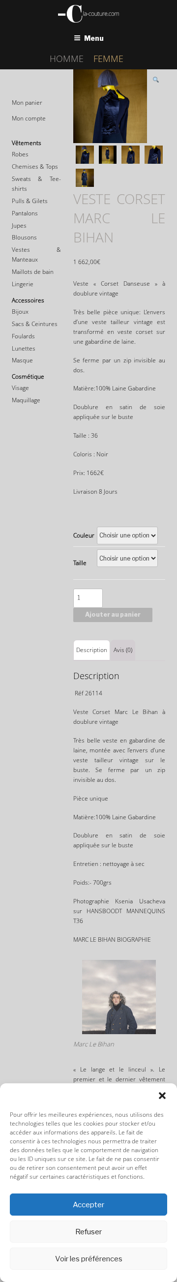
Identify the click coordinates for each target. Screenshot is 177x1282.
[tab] (91, 650)
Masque (22, 360)
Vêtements (26, 143)
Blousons (24, 237)
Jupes (19, 225)
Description (91, 650)
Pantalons (25, 213)
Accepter (88, 1204)
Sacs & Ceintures (35, 324)
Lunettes (23, 348)
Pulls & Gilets (30, 201)
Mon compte (29, 118)
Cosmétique (28, 376)
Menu (94, 38)
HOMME (67, 58)
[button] (162, 1096)
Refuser (88, 1231)
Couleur (83, 535)
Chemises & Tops (35, 166)
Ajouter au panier (113, 614)
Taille (80, 563)
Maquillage (26, 400)
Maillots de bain (33, 272)
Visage (20, 388)
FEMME (108, 58)
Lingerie (22, 284)
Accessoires (28, 300)
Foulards (23, 336)
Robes (20, 154)
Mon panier (27, 102)
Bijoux (20, 311)
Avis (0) (123, 650)
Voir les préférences (88, 1258)
